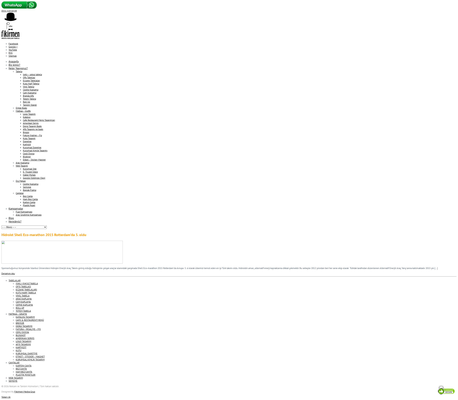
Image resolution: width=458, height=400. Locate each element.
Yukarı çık (5, 397)
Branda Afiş (28, 95)
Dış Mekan (21, 181)
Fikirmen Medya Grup (24, 391)
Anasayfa (14, 61)
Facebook (13, 43)
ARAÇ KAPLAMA (24, 298)
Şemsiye (27, 187)
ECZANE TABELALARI (26, 289)
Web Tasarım (22, 165)
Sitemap (13, 55)
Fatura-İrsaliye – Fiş (32, 135)
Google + (13, 46)
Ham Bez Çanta (30, 199)
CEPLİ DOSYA (22, 332)
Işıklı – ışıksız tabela (32, 74)
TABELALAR (15, 280)
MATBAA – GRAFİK (18, 314)
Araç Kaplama (22, 162)
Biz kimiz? (14, 65)
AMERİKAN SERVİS (25, 338)
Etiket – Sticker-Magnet (34, 159)
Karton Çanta (29, 202)
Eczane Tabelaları (31, 80)
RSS (11, 52)
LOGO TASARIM (23, 341)
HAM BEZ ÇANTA (24, 371)
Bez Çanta (28, 196)
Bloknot (27, 156)
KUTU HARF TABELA (26, 292)
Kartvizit (27, 144)
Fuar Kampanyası (24, 211)
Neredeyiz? (15, 221)
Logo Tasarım (29, 114)
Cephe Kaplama (30, 89)
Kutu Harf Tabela (31, 83)
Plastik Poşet (29, 205)
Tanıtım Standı (30, 104)
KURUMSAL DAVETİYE (26, 353)
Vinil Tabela (28, 86)
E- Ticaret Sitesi (30, 171)
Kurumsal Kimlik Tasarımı (35, 150)
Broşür (26, 132)
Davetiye (27, 141)
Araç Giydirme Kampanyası (29, 214)
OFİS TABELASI (23, 286)
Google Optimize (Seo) (34, 178)
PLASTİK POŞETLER (25, 374)
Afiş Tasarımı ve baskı (33, 129)
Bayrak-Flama (29, 190)
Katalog (26, 117)
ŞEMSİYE (13, 380)
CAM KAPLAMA (23, 301)
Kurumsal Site (29, 168)
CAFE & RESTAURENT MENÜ (30, 320)
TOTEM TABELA (23, 310)
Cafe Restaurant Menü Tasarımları (39, 120)
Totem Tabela (29, 98)
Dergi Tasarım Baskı (32, 126)
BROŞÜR (20, 323)
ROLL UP (20, 307)
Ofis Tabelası (29, 77)
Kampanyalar (16, 208)
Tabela (19, 71)
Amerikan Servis (30, 123)
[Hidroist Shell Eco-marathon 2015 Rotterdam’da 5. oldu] (62, 262)
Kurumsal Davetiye (32, 147)
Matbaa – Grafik (23, 111)
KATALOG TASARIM (25, 317)
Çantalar (20, 193)
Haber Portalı (29, 174)
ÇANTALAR (14, 362)
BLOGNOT (21, 335)
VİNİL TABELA (23, 295)
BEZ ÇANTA (21, 368)
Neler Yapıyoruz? (18, 68)
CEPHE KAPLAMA (24, 304)
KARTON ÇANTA (23, 365)
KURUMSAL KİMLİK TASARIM (30, 359)
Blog (11, 218)
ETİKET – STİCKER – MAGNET (30, 356)
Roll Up (26, 101)
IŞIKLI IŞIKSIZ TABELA (27, 283)
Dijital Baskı (21, 108)
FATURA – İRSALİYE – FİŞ (28, 329)
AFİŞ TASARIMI (23, 344)
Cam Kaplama (29, 92)
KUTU (18, 350)
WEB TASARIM (16, 377)
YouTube (13, 49)
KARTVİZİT (21, 347)
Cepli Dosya (28, 153)
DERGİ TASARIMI (24, 326)
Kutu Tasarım (29, 138)
